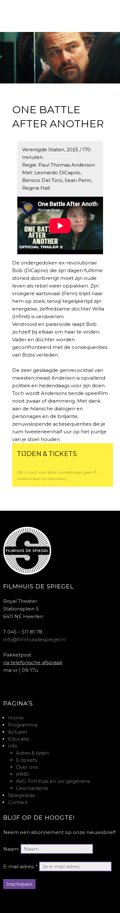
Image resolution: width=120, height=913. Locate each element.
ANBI (22, 774)
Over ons (27, 767)
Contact (18, 802)
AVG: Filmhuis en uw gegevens (53, 781)
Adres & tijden (32, 753)
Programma (22, 725)
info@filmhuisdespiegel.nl (34, 639)
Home (16, 718)
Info (13, 746)
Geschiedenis (32, 788)
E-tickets (26, 760)
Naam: (11, 849)
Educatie (18, 739)
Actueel (17, 732)
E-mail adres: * (20, 866)
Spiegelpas (21, 795)
